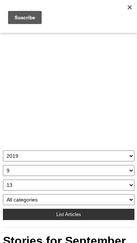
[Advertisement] (68, 89)
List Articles (68, 214)
